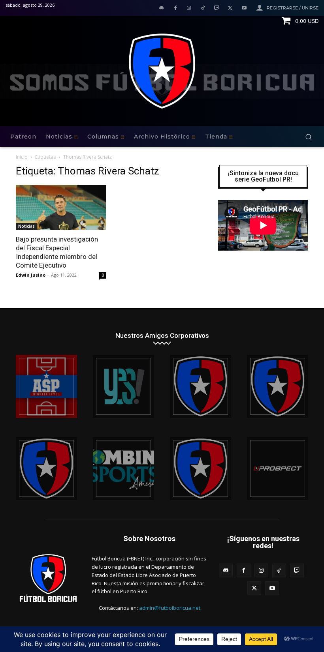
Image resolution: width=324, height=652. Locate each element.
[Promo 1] (46, 386)
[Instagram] (189, 8)
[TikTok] (203, 8)
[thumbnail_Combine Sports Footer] (123, 468)
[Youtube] (244, 8)
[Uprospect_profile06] (277, 468)
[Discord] (161, 8)
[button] (308, 137)
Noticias (26, 226)
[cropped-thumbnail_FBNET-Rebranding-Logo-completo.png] (277, 386)
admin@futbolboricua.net (169, 607)
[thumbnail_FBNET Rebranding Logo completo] (200, 386)
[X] (230, 8)
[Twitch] (217, 8)
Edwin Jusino (30, 275)
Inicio (22, 157)
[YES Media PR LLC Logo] (123, 386)
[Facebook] (175, 8)
